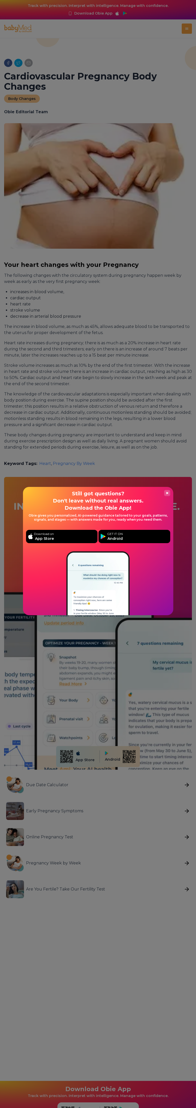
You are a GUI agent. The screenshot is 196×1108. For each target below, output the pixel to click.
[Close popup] (167, 493)
